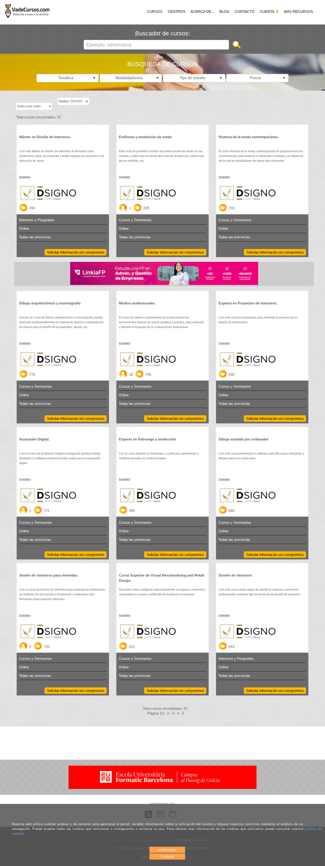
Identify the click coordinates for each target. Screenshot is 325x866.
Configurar (167, 856)
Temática (76, 78)
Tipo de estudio (199, 78)
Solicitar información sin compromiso (75, 252)
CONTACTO (245, 12)
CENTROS (176, 12)
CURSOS (154, 12)
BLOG (224, 12)
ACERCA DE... (202, 12)
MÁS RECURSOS (298, 12)
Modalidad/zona (136, 78)
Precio (267, 78)
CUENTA (267, 12)
